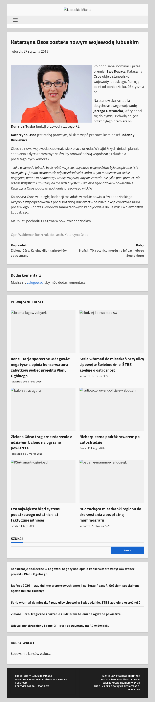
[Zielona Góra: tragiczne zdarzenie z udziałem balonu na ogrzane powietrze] (43, 409)
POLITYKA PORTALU (26, 686)
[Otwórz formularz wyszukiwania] (143, 20)
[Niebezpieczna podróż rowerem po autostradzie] (112, 409)
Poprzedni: (39, 250)
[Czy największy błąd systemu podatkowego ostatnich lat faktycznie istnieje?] (43, 481)
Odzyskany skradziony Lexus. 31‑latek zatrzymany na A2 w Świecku (60, 625)
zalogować (35, 282)
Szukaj (17, 538)
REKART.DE (134, 689)
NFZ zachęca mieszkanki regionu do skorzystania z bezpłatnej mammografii (110, 514)
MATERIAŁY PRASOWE (114, 676)
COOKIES (43, 686)
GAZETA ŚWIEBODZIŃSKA (115, 679)
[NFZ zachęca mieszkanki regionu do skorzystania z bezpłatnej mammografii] (112, 481)
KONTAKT (134, 676)
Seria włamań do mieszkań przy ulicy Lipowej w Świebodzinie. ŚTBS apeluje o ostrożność (112, 364)
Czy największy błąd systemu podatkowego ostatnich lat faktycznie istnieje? (36, 514)
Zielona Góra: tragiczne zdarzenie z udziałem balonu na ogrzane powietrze (41, 442)
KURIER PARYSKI (130, 683)
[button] (15, 20)
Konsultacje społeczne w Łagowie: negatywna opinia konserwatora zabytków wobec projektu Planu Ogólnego (40, 367)
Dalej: (111, 250)
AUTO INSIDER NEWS (106, 686)
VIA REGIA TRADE (129, 686)
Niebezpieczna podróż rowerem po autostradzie (110, 439)
